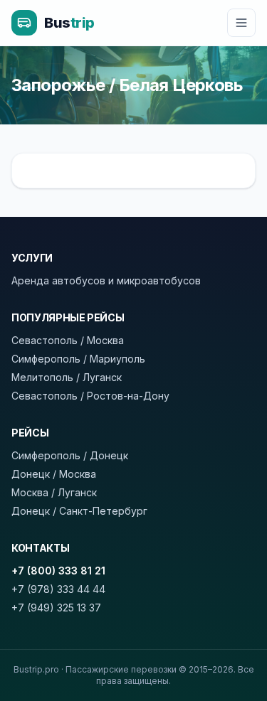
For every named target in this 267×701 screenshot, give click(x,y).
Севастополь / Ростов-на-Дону (90, 396)
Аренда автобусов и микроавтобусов (106, 280)
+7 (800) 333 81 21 (58, 570)
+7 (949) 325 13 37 (56, 607)
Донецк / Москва (53, 474)
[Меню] (241, 23)
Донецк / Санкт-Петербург (79, 511)
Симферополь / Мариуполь (78, 359)
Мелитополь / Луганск (66, 377)
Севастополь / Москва (67, 340)
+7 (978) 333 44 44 (58, 589)
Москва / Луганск (54, 492)
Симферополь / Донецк (69, 455)
